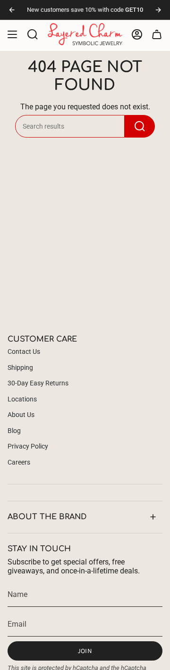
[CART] (157, 34)
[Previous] (12, 10)
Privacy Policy (28, 446)
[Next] (158, 10)
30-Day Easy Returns (38, 383)
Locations (22, 399)
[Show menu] (12, 34)
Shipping (20, 367)
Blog (14, 430)
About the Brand (47, 517)
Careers (19, 462)
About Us (21, 414)
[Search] (140, 126)
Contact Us (24, 351)
